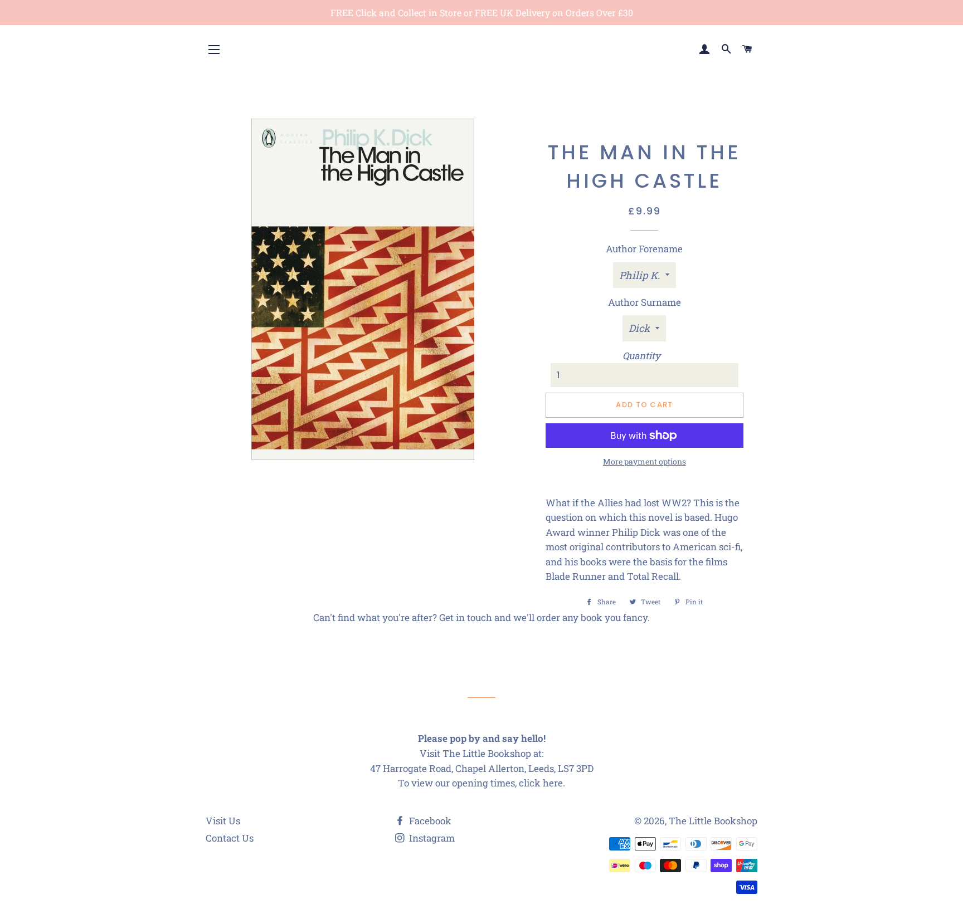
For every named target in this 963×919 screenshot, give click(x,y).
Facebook (429, 820)
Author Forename (644, 248)
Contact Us (230, 838)
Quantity (641, 355)
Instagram (431, 838)
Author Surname (644, 302)
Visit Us (223, 820)
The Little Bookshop (713, 820)
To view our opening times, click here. (481, 782)
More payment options (644, 461)
